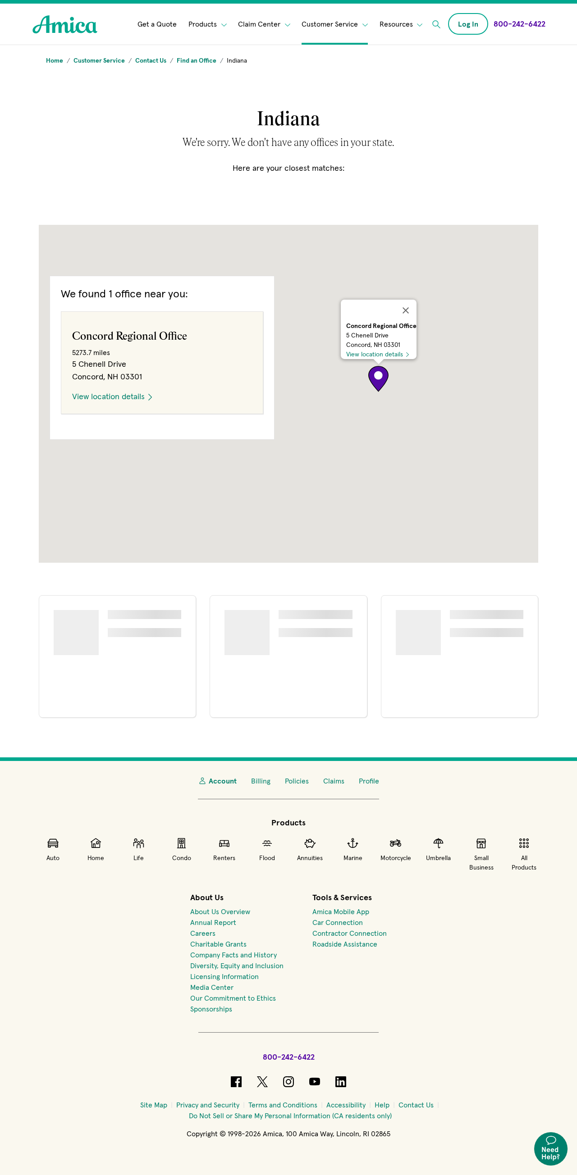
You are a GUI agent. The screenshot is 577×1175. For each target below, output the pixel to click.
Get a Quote (157, 24)
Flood (267, 858)
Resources (397, 24)
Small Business (481, 862)
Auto (53, 858)
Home (95, 858)
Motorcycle (395, 858)
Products (203, 24)
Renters (224, 858)
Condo (181, 858)
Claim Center (260, 24)
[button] (378, 379)
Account (223, 780)
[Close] (406, 310)
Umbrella (438, 858)
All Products (524, 862)
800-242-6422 (289, 1057)
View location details (374, 354)
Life (138, 858)
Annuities (310, 858)
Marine (352, 858)
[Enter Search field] (436, 24)
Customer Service (331, 24)
